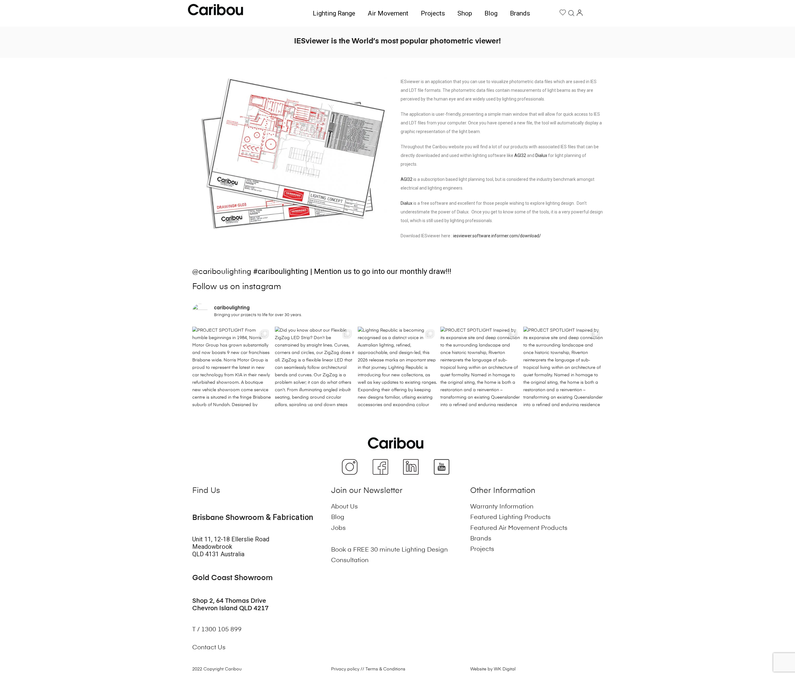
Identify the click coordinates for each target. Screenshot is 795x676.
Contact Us (208, 648)
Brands (520, 13)
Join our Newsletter (366, 491)
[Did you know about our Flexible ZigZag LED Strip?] (314, 366)
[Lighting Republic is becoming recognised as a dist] (397, 366)
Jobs (338, 528)
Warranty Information (502, 507)
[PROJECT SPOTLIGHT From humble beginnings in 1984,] (232, 366)
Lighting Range (334, 13)
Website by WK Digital (493, 669)
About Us (344, 507)
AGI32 (520, 155)
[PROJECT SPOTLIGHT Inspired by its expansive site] (480, 366)
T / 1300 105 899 (217, 630)
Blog (490, 13)
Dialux (541, 155)
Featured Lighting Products (510, 517)
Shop (464, 13)
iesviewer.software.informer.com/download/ (497, 235)
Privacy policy (345, 669)
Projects (433, 13)
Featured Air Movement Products (518, 528)
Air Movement (388, 13)
